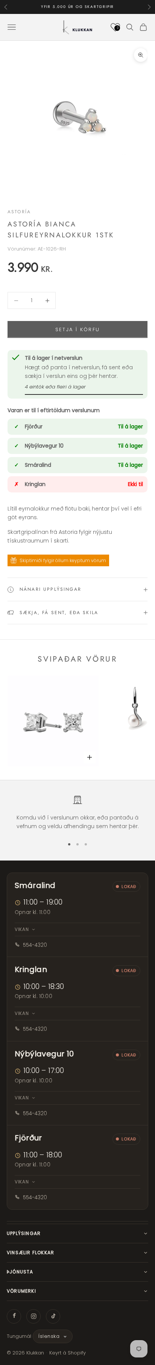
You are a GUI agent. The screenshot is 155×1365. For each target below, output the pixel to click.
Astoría (19, 211)
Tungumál (19, 1336)
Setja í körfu (77, 329)
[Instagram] (33, 1316)
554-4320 (35, 945)
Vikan (22, 929)
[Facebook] (14, 1316)
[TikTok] (53, 1316)
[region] (77, 813)
